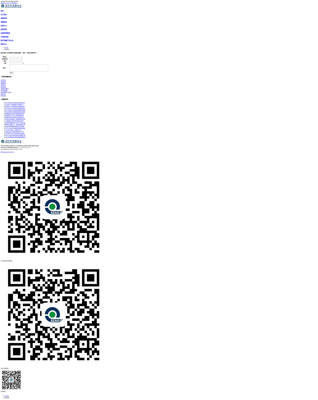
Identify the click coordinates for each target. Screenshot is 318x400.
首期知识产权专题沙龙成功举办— (15, 117)
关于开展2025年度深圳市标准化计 (15, 102)
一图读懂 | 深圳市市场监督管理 (14, 121)
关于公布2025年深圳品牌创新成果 (15, 128)
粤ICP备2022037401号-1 (7, 152)
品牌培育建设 (5, 33)
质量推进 (4, 22)
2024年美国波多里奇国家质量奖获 (15, 137)
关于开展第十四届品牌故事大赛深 (15, 112)
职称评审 (4, 29)
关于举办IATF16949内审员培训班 (15, 133)
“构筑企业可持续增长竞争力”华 (14, 132)
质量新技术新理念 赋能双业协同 (14, 113)
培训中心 (4, 26)
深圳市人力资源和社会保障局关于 (15, 106)
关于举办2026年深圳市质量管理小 (15, 108)
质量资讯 (4, 18)
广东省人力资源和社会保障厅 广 (14, 104)
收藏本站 (3, 3)
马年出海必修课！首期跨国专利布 (15, 119)
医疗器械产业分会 (7, 40)
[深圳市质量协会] (11, 8)
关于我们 (4, 14)
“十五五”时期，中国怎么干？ (13, 130)
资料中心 (4, 44)
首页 (2, 11)
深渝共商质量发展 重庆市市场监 (14, 126)
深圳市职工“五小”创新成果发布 (14, 115)
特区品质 (3, 95)
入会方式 (9, 3)
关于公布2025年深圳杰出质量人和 (15, 135)
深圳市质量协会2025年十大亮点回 (15, 122)
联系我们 (14, 3)
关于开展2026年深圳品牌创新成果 (15, 110)
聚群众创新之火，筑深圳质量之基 (15, 124)
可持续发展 (5, 37)
